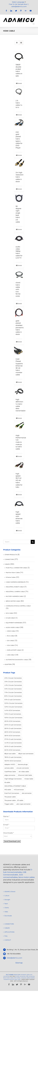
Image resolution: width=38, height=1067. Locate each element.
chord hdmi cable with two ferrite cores (18, 289)
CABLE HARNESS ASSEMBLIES (15, 582)
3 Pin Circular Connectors (13, 681)
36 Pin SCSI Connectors (12, 735)
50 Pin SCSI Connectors (12, 750)
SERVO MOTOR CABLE (13, 601)
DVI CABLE (10, 640)
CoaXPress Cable (10, 771)
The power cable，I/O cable (13, 800)
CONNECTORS (9, 559)
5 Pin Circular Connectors (13, 689)
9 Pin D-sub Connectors (12, 699)
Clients (6, 907)
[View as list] (21, 43)
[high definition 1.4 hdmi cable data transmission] (19, 391)
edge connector (9, 775)
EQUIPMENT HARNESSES (14, 622)
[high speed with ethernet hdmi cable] (19, 504)
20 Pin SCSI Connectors (12, 721)
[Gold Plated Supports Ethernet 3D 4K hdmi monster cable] (19, 351)
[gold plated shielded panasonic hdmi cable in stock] (19, 313)
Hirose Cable (28, 779)
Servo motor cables (26, 877)
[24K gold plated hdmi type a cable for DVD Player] (19, 124)
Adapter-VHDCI (9, 764)
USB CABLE (11, 655)
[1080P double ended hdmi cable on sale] (19, 56)
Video (6, 911)
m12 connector (19, 789)
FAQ (5, 936)
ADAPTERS (8, 664)
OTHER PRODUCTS (11, 554)
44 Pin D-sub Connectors (13, 743)
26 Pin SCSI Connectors (12, 732)
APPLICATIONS (9, 932)
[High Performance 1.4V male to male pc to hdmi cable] (19, 427)
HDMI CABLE (11, 631)
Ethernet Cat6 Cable (25, 775)
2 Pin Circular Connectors (13, 678)
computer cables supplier (28, 978)
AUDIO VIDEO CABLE (13, 627)
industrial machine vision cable (12, 979)
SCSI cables (17, 978)
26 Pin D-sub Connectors (12, 728)
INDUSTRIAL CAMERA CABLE (15, 591)
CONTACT (7, 940)
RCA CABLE (11, 636)
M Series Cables (11, 577)
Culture (6, 895)
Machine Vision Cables (13, 572)
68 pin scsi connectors (25, 753)
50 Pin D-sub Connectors (12, 746)
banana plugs (23, 764)
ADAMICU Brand (9, 891)
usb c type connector (23, 804)
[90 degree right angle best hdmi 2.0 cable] (19, 198)
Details (20, 83)
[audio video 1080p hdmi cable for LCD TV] (19, 238)
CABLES (7, 564)
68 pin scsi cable (10, 753)
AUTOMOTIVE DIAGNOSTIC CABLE (17, 659)
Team (6, 903)
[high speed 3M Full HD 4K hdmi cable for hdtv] (19, 465)
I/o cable (7, 782)
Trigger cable (9, 804)
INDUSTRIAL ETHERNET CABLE (15, 786)
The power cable (10, 797)
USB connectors (30, 976)
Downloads (8, 915)
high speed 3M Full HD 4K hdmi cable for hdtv (19, 480)
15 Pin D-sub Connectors (12, 714)
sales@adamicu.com (19, 6)
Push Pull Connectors (11, 793)
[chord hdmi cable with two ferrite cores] (19, 274)
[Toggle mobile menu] (34, 24)
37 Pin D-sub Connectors (12, 739)
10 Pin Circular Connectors (13, 703)
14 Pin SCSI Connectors (12, 710)
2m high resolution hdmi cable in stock (19, 176)
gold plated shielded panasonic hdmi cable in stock (20, 327)
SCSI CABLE (9, 613)
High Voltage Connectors (13, 779)
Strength (7, 899)
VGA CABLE (11, 645)
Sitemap (19, 963)
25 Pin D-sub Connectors (12, 725)
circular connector (22, 768)
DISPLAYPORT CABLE (14, 650)
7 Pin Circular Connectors (13, 692)
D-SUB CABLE (10, 618)
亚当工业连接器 (9, 974)
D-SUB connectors (20, 976)
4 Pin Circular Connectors (13, 685)
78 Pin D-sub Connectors (12, 757)
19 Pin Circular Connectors (13, 717)
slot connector (27, 793)
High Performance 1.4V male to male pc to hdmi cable (21, 442)
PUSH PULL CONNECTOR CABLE (16, 568)
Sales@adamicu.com (14, 958)
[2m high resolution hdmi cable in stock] (19, 164)
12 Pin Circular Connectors (13, 707)
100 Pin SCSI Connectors (12, 761)
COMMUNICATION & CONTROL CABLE (18, 606)
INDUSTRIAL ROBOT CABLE (15, 587)
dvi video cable (24, 771)
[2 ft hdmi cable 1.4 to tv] (19, 92)
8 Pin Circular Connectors (13, 696)
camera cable (9, 768)
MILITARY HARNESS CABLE (14, 596)
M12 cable (7, 789)
